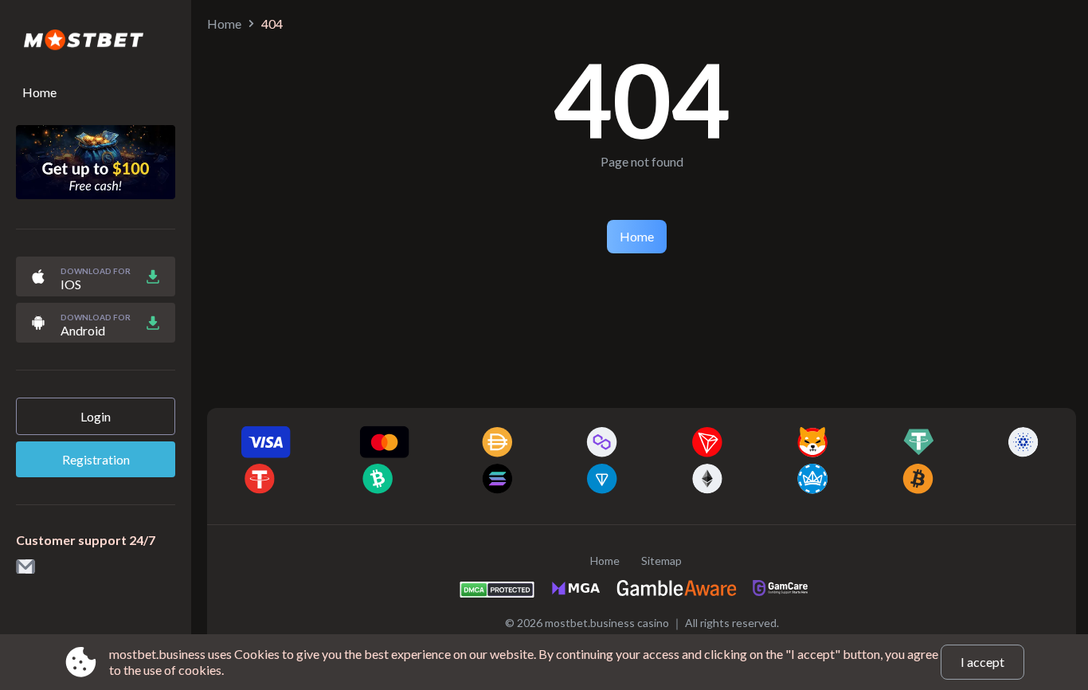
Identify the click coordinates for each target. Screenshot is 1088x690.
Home (39, 92)
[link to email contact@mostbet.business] (25, 567)
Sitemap (661, 560)
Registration (96, 459)
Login (95, 416)
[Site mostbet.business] (95, 40)
